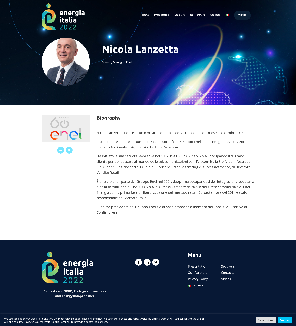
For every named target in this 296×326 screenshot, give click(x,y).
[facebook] (138, 262)
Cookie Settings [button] (266, 320)
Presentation (161, 15)
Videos (242, 14)
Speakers (179, 15)
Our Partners (197, 15)
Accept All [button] (285, 320)
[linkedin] (60, 150)
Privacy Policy (198, 279)
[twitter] (69, 150)
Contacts (215, 15)
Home (145, 15)
